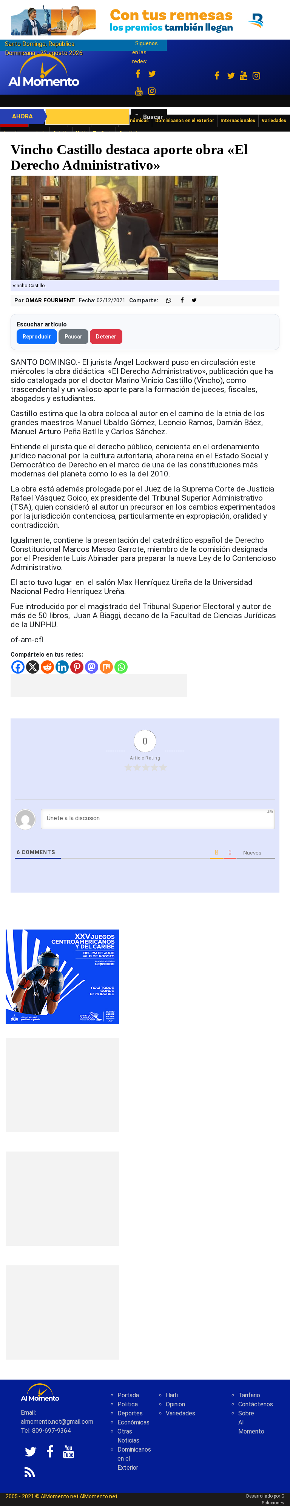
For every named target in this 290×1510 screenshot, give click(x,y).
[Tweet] (191, 300)
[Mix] (106, 667)
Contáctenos (255, 1404)
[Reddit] (47, 667)
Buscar (153, 117)
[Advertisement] (99, 685)
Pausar (73, 337)
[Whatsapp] (121, 667)
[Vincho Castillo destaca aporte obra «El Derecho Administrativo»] (114, 227)
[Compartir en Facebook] (178, 300)
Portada (128, 1395)
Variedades (180, 1413)
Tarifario (249, 1395)
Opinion (175, 1404)
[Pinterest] (76, 667)
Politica (127, 1404)
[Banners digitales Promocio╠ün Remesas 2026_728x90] (145, 20)
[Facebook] (18, 667)
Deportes (130, 1413)
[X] (32, 667)
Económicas (133, 1422)
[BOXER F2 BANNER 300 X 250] (62, 976)
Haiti (172, 1395)
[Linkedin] (62, 667)
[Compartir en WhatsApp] (165, 300)
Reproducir (37, 337)
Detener (106, 337)
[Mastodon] (91, 667)
